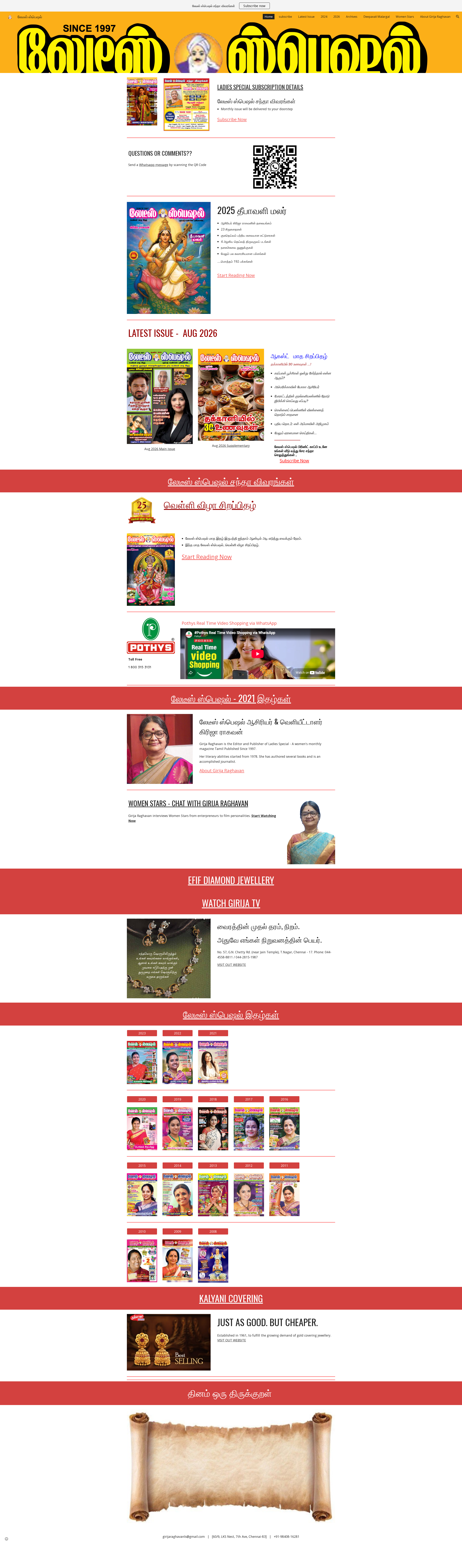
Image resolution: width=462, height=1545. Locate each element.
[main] (275, 85)
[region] (231, 6)
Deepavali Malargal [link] (376, 17)
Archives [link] (351, 17)
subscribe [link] (285, 17)
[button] (457, 16)
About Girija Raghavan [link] (435, 17)
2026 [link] (336, 17)
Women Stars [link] (405, 17)
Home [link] (269, 17)
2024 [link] (324, 17)
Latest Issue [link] (306, 17)
